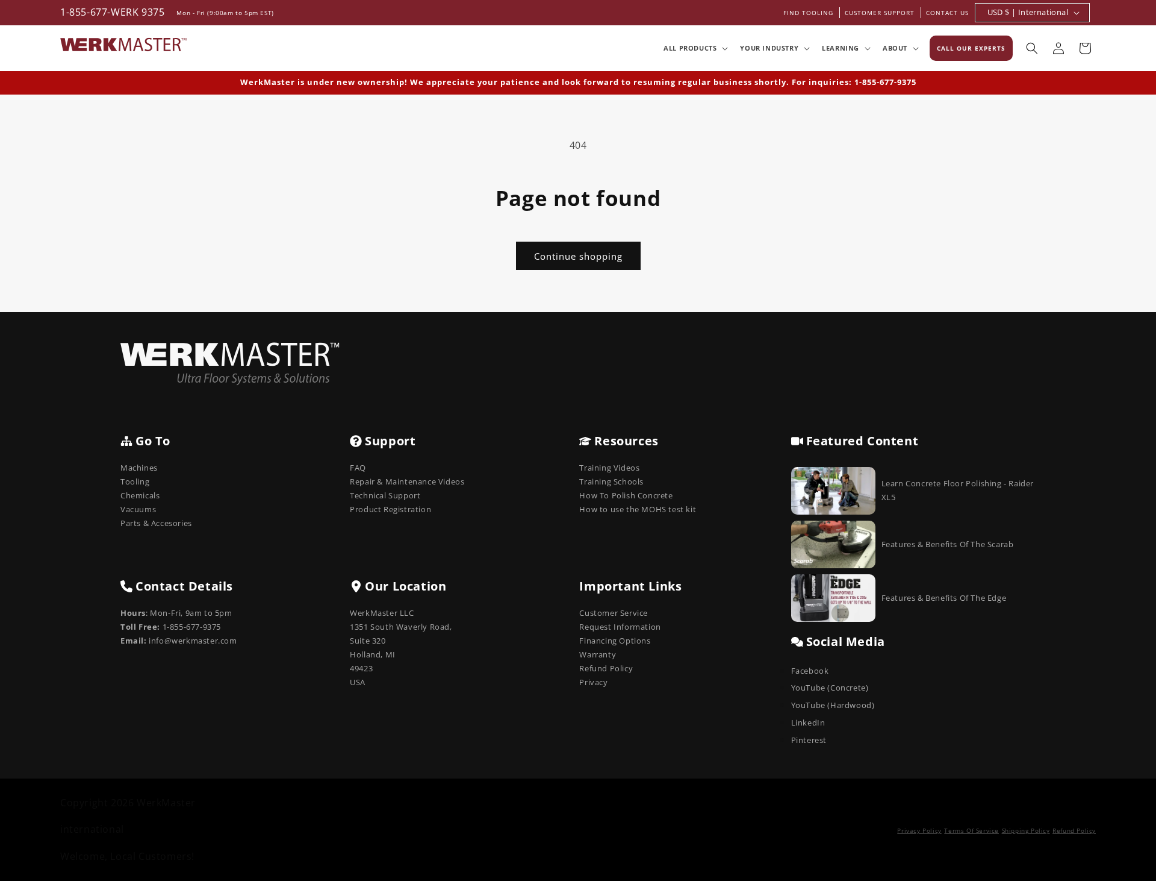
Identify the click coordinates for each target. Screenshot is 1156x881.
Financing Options (614, 640)
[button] (694, 48)
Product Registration (390, 509)
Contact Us (947, 12)
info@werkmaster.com (193, 640)
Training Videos (609, 467)
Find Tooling (808, 12)
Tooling (134, 481)
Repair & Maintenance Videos (407, 481)
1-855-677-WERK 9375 (112, 12)
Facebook (810, 670)
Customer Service (613, 612)
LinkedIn (808, 722)
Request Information (619, 626)
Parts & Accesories (156, 523)
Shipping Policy (1026, 830)
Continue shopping (578, 256)
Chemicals (140, 495)
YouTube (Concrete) (830, 687)
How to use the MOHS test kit (637, 509)
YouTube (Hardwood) (833, 705)
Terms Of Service (971, 830)
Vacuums (138, 509)
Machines (139, 467)
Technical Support (385, 495)
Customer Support (880, 12)
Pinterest (809, 740)
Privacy (593, 682)
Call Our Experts (971, 48)
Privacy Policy (919, 830)
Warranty (597, 654)
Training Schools (611, 481)
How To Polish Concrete (626, 495)
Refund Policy (606, 668)
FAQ (358, 467)
